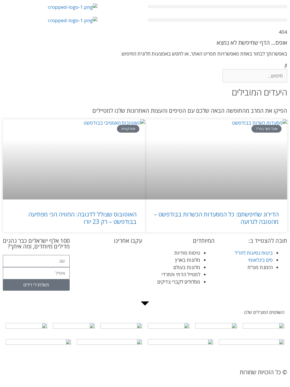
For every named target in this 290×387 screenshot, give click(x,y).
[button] (217, 6)
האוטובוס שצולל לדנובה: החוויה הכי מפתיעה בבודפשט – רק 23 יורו (82, 217)
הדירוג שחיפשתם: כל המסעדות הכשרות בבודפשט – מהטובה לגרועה (216, 217)
